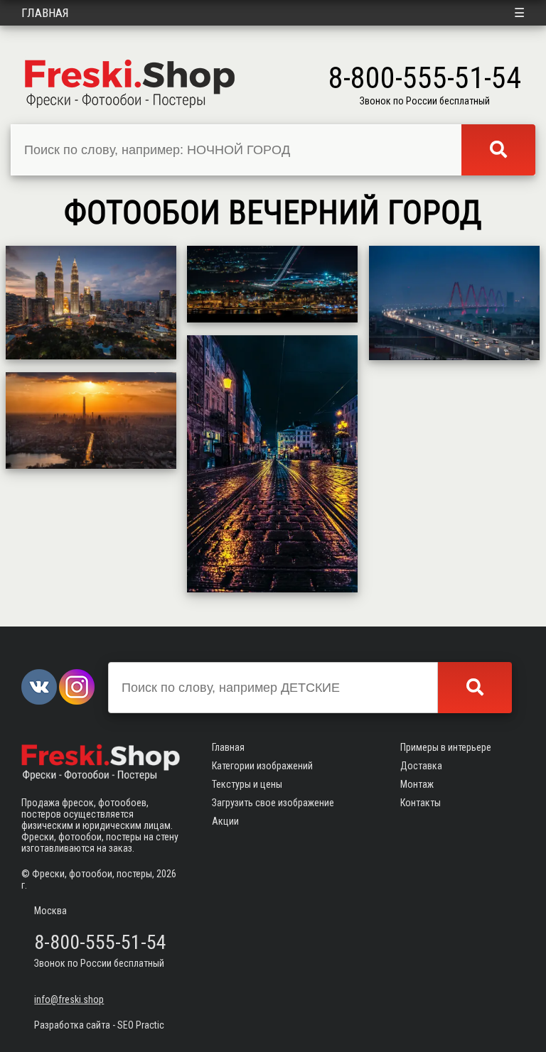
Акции (225, 821)
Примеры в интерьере (445, 747)
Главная (45, 13)
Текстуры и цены (247, 784)
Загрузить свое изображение (273, 802)
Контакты (420, 802)
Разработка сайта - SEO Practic (99, 1025)
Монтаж (417, 784)
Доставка (421, 765)
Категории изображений (262, 765)
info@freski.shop (69, 999)
